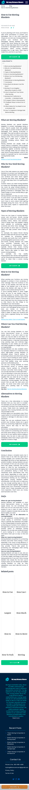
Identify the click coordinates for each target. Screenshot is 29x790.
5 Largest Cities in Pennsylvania (15, 100)
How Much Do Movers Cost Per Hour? (14, 85)
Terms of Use (9, 773)
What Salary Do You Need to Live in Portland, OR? (15, 107)
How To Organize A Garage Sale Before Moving (15, 111)
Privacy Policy (9, 770)
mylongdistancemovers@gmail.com (16, 767)
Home (3, 6)
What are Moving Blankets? (13, 66)
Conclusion (8, 82)
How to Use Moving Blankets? (14, 74)
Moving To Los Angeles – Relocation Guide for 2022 (13, 89)
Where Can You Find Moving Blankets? (13, 77)
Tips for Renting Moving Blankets (17, 389)
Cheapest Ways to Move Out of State (15, 103)
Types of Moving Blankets (13, 72)
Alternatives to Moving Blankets (15, 80)
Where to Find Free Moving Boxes (11, 159)
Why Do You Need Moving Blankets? (13, 69)
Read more (16, 718)
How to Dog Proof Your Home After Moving (14, 93)
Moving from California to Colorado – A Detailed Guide (14, 97)
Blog (10, 6)
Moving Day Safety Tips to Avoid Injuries (13, 319)
